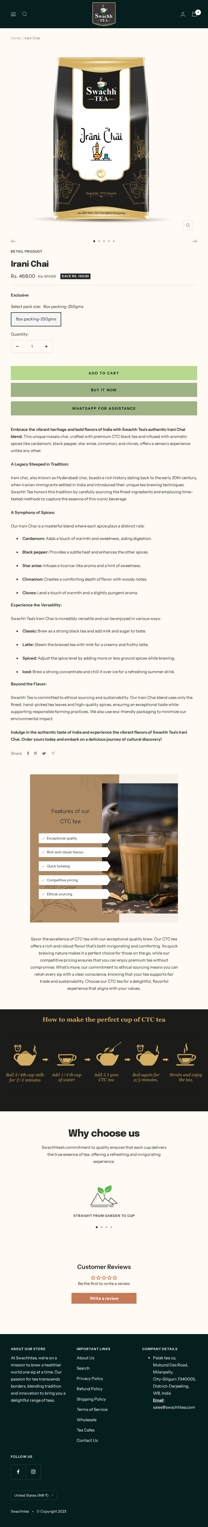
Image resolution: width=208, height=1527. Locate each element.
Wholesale (86, 1419)
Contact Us (87, 1440)
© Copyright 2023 (51, 1511)
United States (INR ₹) (31, 1495)
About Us (85, 1357)
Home (16, 38)
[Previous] (13, 241)
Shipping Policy (91, 1399)
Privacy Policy (90, 1378)
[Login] (182, 14)
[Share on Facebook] (28, 753)
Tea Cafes (86, 1430)
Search (83, 1368)
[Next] (195, 241)
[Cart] (194, 14)
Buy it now (104, 390)
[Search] (24, 14)
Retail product (27, 251)
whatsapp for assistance (104, 408)
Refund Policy (90, 1388)
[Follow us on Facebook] (18, 1471)
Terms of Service (92, 1409)
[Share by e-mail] (53, 753)
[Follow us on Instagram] (33, 1471)
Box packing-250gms (36, 319)
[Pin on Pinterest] (35, 753)
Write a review (104, 1298)
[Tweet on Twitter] (44, 753)
